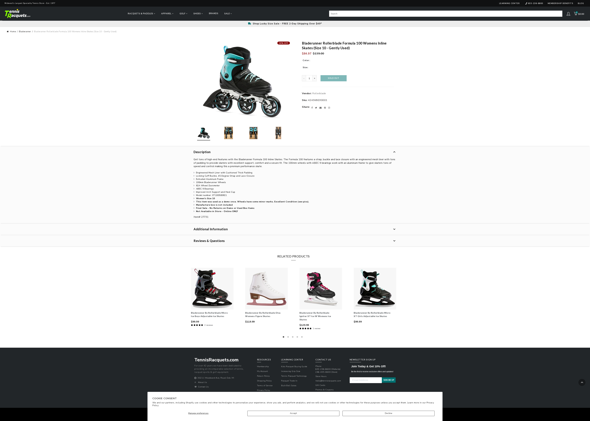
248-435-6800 (323, 372)
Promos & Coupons (324, 389)
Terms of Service (265, 385)
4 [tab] (298, 337)
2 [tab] (288, 337)
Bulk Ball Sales (289, 385)
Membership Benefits (560, 3)
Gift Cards (320, 385)
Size (305, 67)
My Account (262, 371)
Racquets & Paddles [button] (141, 13)
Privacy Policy (263, 390)
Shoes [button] (197, 13)
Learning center (509, 3)
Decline (388, 413)
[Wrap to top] (581, 382)
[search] (445, 14)
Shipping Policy (264, 380)
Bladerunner (25, 31)
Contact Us (203, 386)
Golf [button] (183, 13)
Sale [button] (227, 13)
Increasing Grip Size (290, 371)
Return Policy (263, 376)
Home (13, 31)
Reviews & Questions (209, 241)
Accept (293, 413)
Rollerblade (319, 93)
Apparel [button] (166, 13)
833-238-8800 (535, 3)
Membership (263, 366)
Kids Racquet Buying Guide (294, 366)
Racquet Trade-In (289, 380)
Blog (581, 3)
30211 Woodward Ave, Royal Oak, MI (216, 378)
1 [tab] (284, 337)
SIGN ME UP (388, 380)
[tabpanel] (212, 297)
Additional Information (211, 229)
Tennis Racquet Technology (294, 376)
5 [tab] (302, 337)
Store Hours (321, 376)
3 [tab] (293, 337)
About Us (202, 382)
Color (306, 60)
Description (202, 152)
